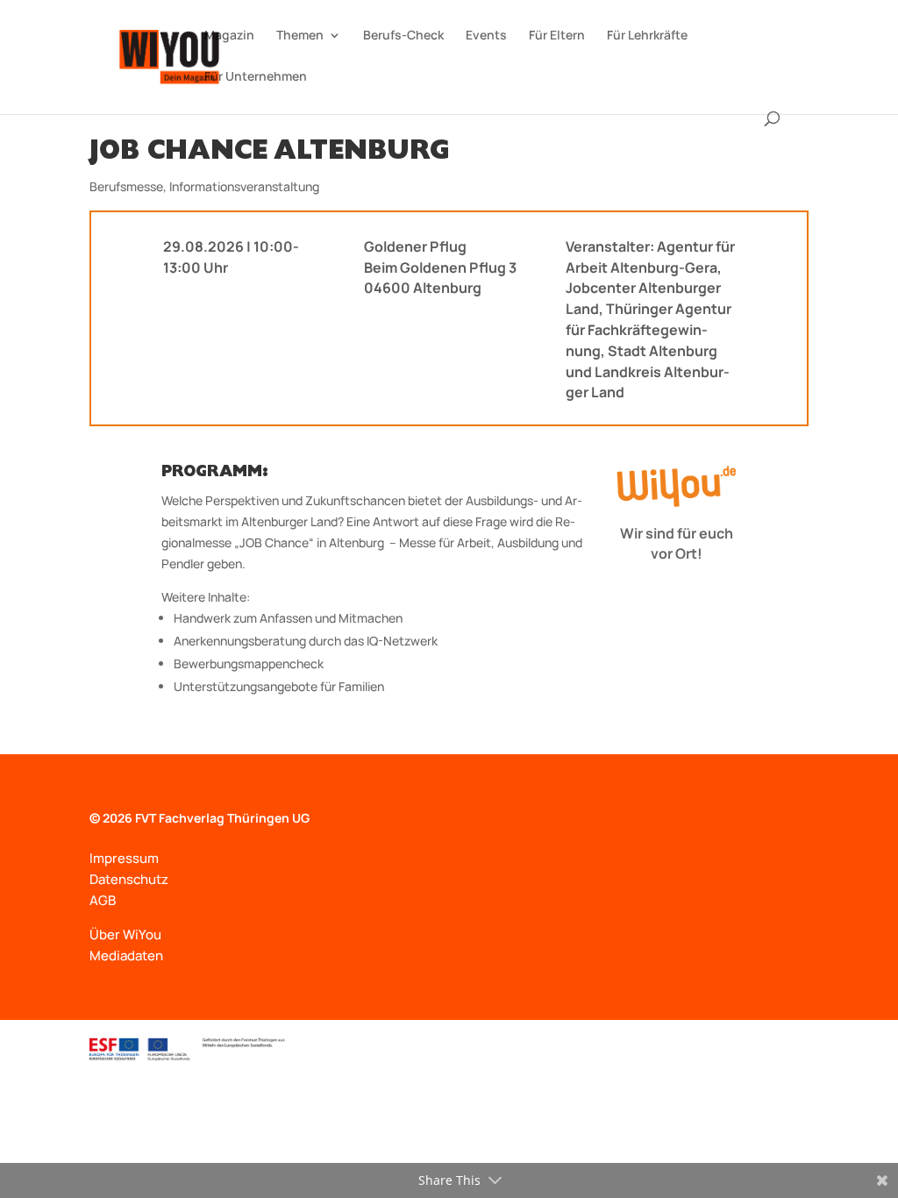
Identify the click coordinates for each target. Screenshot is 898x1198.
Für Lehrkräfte (647, 36)
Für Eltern (557, 36)
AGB (102, 900)
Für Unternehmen (255, 77)
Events (486, 36)
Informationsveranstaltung (244, 186)
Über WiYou (125, 934)
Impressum (124, 858)
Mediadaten (126, 955)
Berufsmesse (126, 186)
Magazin (229, 36)
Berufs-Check (403, 36)
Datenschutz (128, 879)
